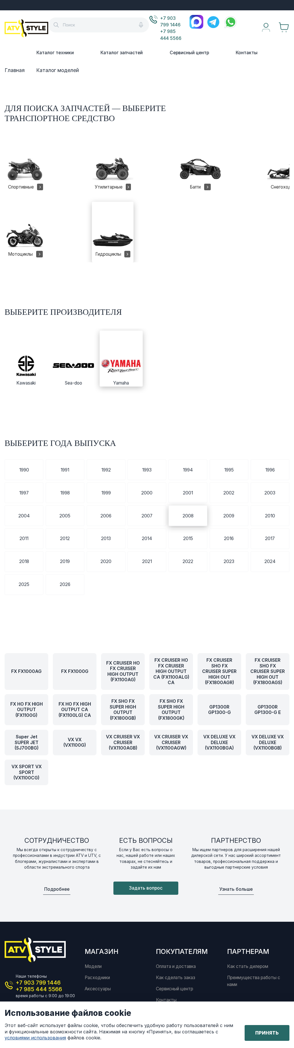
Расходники (97, 977)
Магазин (101, 951)
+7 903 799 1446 (170, 21)
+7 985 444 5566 (170, 35)
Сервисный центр (189, 52)
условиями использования (35, 1038)
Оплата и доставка (176, 966)
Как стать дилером (247, 966)
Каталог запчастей (121, 52)
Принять (267, 1033)
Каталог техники (55, 52)
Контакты (247, 52)
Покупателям (182, 951)
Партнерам (248, 951)
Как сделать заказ (175, 977)
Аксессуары (98, 988)
